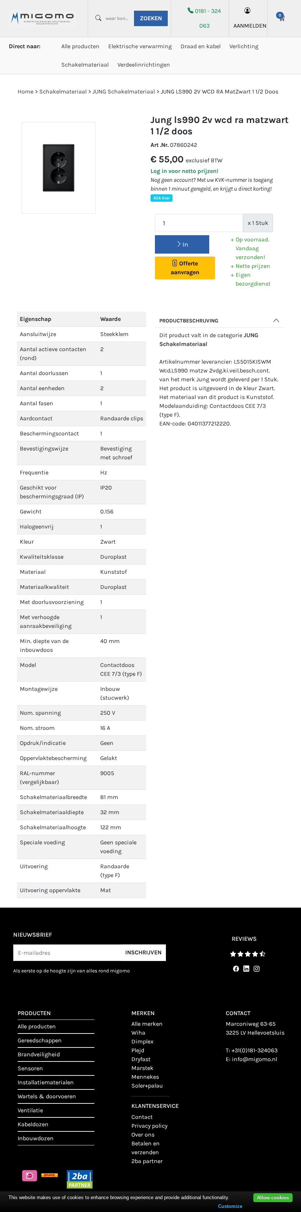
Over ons (143, 1134)
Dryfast (140, 1059)
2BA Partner (147, 1161)
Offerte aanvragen (185, 268)
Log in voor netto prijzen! (184, 170)
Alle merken (147, 1023)
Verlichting (243, 46)
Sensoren (30, 1068)
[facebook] (234, 968)
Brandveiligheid (39, 1054)
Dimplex (142, 1041)
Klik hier (161, 198)
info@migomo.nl (254, 1059)
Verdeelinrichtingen (143, 64)
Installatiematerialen (46, 1082)
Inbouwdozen (36, 1138)
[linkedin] (244, 968)
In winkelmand (182, 247)
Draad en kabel (201, 46)
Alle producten (80, 46)
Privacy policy (149, 1125)
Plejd (137, 1050)
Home (25, 91)
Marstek (142, 1067)
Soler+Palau (147, 1085)
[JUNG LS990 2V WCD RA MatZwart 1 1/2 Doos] (58, 168)
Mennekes (145, 1076)
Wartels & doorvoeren (47, 1096)
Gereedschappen (40, 1040)
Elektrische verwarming (140, 46)
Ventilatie (30, 1110)
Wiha (138, 1032)
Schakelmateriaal (85, 64)
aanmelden (248, 25)
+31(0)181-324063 (255, 1050)
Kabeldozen (33, 1124)
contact (142, 1116)
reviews (244, 938)
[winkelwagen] (282, 18)
